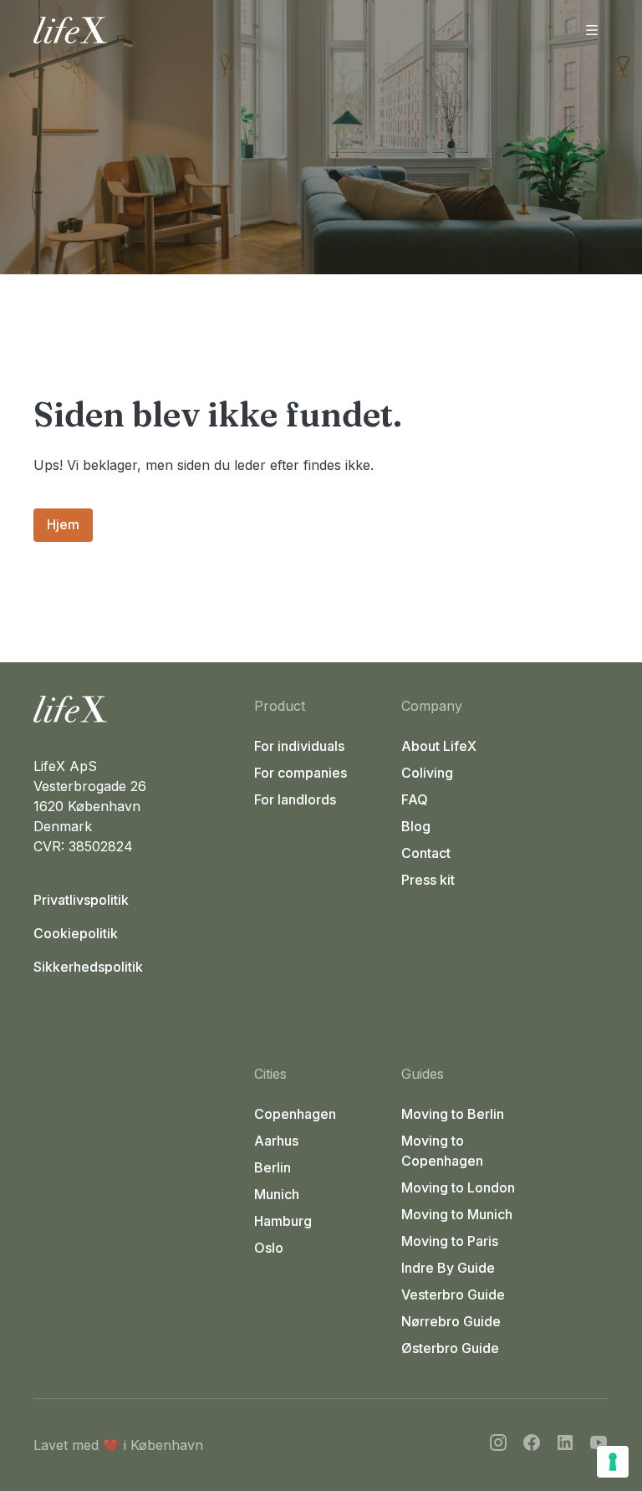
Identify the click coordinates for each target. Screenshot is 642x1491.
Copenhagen (295, 1113)
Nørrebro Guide (451, 1321)
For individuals (299, 746)
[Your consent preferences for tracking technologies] (613, 1462)
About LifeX (438, 746)
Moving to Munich (456, 1214)
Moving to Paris (449, 1241)
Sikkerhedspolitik (88, 966)
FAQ (414, 799)
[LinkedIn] (565, 1445)
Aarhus (276, 1140)
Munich (276, 1194)
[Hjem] (137, 709)
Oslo (268, 1247)
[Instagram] (498, 1445)
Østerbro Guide (450, 1348)
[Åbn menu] (592, 30)
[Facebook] (532, 1445)
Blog (416, 826)
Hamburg (283, 1221)
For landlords (295, 799)
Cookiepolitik (75, 933)
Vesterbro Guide (453, 1294)
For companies (300, 772)
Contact (426, 853)
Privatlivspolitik (81, 899)
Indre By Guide (448, 1267)
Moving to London (458, 1187)
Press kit (428, 879)
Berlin (272, 1167)
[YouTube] (598, 1445)
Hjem (63, 524)
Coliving (427, 772)
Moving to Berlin (452, 1113)
